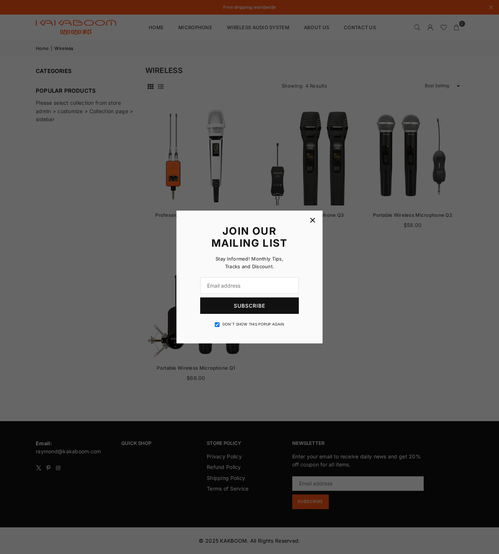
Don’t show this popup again (253, 324)
